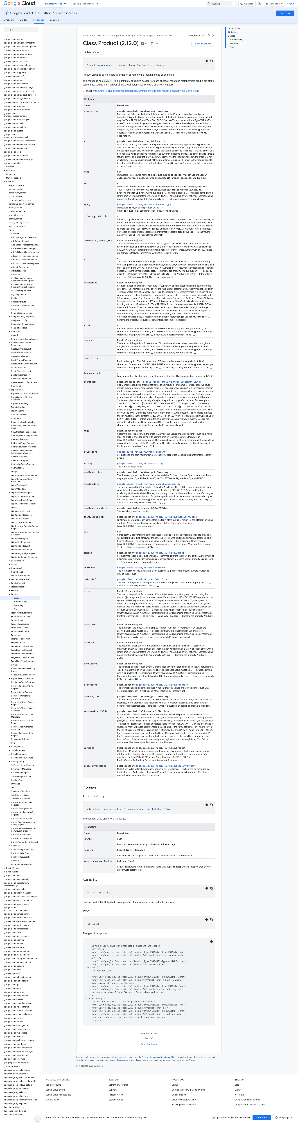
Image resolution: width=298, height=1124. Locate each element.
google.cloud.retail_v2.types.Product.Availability (148, 483)
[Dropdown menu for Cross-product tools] (98, 3)
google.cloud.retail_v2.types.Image (160, 552)
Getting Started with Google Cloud (188, 1090)
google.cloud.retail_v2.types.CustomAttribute (171, 381)
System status (116, 1099)
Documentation (99, 35)
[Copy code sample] (211, 60)
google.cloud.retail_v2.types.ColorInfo (142, 579)
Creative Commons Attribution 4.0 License (160, 1057)
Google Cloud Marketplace (58, 1094)
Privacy (65, 1117)
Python (46, 13)
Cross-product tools (83, 3)
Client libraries (66, 13)
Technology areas (53, 3)
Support (113, 1090)
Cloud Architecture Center (184, 1099)
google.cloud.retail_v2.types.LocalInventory (166, 765)
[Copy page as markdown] (152, 43)
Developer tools (117, 35)
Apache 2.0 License (85, 1060)
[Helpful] (208, 35)
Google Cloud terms (94, 1117)
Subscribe (261, 1117)
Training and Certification (184, 1104)
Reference (38, 19)
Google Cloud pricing (55, 1090)
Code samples (179, 1094)
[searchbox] (21, 29)
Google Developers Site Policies (126, 1060)
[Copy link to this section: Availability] (100, 880)
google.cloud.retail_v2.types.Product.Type (144, 204)
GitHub (175, 1085)
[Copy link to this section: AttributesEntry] (107, 796)
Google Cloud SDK (23, 13)
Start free (285, 13)
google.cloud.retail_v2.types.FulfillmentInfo (167, 516)
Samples (54, 19)
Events (238, 1090)
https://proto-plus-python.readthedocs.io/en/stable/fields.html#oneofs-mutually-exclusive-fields (146, 90)
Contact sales (52, 1099)
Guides (23, 19)
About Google (52, 1117)
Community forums (118, 1085)
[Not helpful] (213, 35)
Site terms (77, 1117)
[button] (20, 163)
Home (85, 35)
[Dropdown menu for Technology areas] (66, 3)
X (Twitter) (240, 1094)
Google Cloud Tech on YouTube (250, 1104)
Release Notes (116, 1094)
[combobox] (221, 4)
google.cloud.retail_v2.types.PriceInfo (142, 451)
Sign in (290, 3)
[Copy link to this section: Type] (93, 911)
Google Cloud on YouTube (247, 1099)
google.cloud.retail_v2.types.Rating (140, 463)
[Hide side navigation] (37, 1118)
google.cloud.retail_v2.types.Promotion (163, 684)
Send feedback (203, 43)
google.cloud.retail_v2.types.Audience (141, 567)
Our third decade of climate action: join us (127, 1117)
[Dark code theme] (206, 60)
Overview (9, 19)
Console (248, 3)
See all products (53, 1085)
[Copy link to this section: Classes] (100, 788)
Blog (237, 1085)
